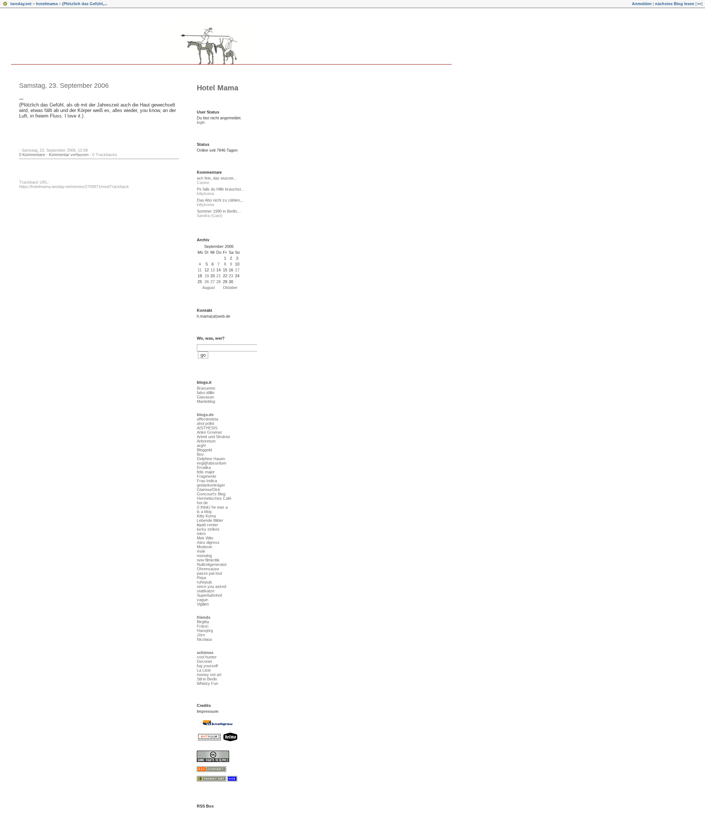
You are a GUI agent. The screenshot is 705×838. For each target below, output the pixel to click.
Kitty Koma (206, 516)
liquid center (207, 525)
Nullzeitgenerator (212, 564)
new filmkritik (208, 560)
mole (201, 551)
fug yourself (207, 666)
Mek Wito (205, 538)
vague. (203, 599)
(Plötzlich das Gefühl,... (84, 3)
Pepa (201, 577)
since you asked (211, 586)
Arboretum (206, 441)
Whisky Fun (207, 683)
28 (218, 281)
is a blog (204, 511)
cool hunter (207, 657)
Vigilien (203, 604)
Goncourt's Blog (211, 494)
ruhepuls (204, 582)
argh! (201, 445)
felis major (206, 472)
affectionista (207, 419)
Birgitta (203, 622)
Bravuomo (206, 388)
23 (231, 276)
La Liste (204, 670)
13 (212, 270)
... (21, 98)
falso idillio (205, 392)
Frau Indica (207, 480)
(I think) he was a (212, 507)
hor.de (202, 503)
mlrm (201, 533)
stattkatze (205, 591)
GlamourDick (208, 489)
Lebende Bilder (210, 520)
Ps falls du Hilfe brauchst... (220, 189)
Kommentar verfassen (68, 154)
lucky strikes (208, 529)
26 (207, 281)
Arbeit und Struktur (213, 436)
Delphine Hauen (211, 458)
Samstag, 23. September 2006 (64, 85)
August (208, 287)
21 (218, 276)
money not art (209, 674)
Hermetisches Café (214, 498)
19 (207, 276)
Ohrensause (208, 569)
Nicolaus (204, 639)
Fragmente (206, 476)
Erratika (204, 467)
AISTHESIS (207, 428)
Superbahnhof (209, 595)
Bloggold (204, 450)
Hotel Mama (217, 88)
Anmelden (642, 3)
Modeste (204, 547)
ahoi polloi (205, 423)
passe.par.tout (209, 573)
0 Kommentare (32, 154)
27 (212, 281)
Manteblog (206, 401)
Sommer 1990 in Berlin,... (219, 211)
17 (237, 270)
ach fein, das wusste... (217, 178)
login (201, 122)
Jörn (201, 635)
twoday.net (21, 3)
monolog (204, 555)
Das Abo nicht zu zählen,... (220, 200)
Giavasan (205, 397)
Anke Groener (209, 432)
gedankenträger (211, 485)
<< (699, 3)
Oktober (230, 287)
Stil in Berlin (207, 679)
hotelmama (47, 3)
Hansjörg (205, 630)
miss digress (208, 542)
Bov (200, 454)
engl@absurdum (211, 463)
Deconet (204, 661)
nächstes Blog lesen (674, 3)
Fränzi (202, 626)
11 (200, 270)
